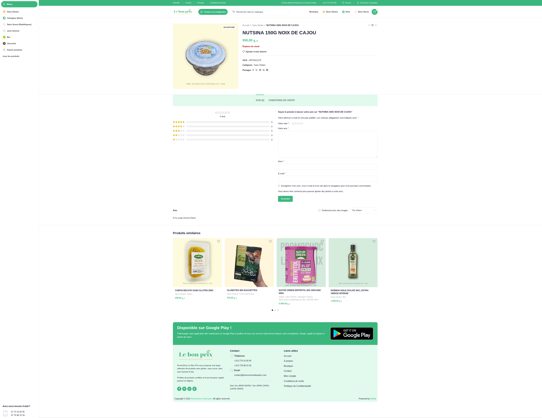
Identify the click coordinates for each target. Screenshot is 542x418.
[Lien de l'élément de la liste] (298, 356)
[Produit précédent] (369, 25)
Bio (304, 299)
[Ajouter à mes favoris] (218, 241)
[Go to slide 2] (275, 310)
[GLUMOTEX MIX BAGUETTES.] (249, 262)
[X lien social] (256, 70)
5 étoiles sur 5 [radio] (302, 123)
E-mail (281, 173)
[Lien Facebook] (253, 70)
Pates (189, 294)
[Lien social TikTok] (194, 389)
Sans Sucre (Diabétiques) (290, 299)
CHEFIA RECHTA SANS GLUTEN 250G (194, 290)
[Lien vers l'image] (351, 333)
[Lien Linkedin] (263, 70)
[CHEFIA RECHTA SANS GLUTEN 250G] (197, 262)
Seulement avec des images (335, 210)
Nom (281, 161)
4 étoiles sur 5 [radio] (300, 123)
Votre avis (283, 128)
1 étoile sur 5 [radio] (293, 123)
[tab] (260, 100)
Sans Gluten (258, 25)
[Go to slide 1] (272, 310)
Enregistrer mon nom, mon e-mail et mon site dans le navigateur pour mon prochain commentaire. (326, 186)
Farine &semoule (246, 294)
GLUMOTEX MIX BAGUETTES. (242, 290)
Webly (373, 398)
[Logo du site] (183, 11)
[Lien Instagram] (184, 389)
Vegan (281, 297)
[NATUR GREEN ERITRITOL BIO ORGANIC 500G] (301, 262)
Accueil (245, 25)
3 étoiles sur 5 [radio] (297, 123)
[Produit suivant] (376, 25)
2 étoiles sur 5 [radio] (295, 123)
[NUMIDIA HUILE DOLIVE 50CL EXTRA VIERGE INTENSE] (353, 262)
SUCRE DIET (313, 299)
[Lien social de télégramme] (267, 70)
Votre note (283, 123)
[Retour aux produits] (372, 25)
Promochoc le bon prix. (201, 398)
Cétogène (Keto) (305, 297)
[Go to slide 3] (278, 310)
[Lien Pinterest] (260, 70)
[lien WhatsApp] (189, 389)
